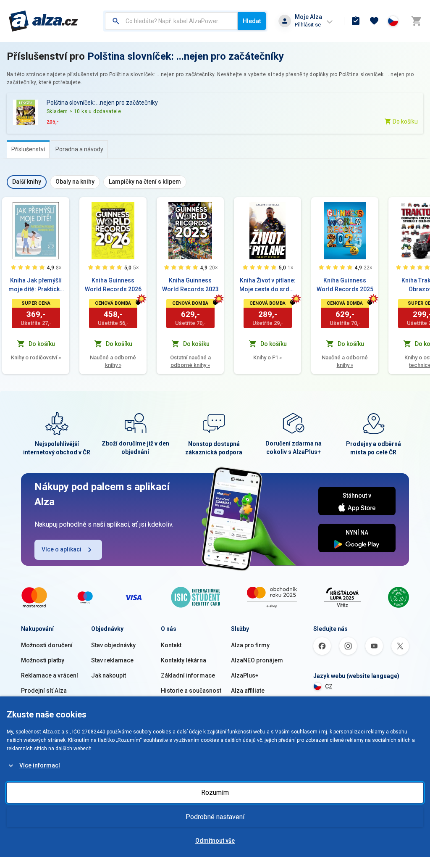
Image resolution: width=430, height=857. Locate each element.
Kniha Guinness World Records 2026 (113, 285)
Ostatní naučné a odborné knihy (190, 361)
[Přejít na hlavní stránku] (43, 21)
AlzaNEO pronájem (257, 660)
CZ (329, 686)
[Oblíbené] (374, 21)
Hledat (252, 21)
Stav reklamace (112, 660)
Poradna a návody (79, 149)
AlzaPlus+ (245, 675)
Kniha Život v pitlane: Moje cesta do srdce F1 (267, 285)
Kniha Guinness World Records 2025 (345, 285)
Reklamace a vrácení (49, 675)
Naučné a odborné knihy (113, 361)
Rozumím (215, 792)
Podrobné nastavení (215, 817)
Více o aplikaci (61, 549)
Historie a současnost (191, 690)
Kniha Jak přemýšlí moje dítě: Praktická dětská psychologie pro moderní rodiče (35, 285)
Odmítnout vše (215, 840)
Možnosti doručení (47, 645)
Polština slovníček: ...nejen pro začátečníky (185, 56)
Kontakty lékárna (183, 660)
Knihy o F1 (267, 357)
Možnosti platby (42, 660)
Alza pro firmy (250, 645)
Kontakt (171, 645)
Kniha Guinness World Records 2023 (190, 285)
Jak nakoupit (108, 675)
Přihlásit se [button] (308, 24)
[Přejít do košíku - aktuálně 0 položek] (416, 21)
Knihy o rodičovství (36, 357)
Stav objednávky (113, 645)
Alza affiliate (248, 690)
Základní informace (188, 675)
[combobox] (171, 21)
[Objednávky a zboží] (356, 21)
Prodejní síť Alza (44, 690)
